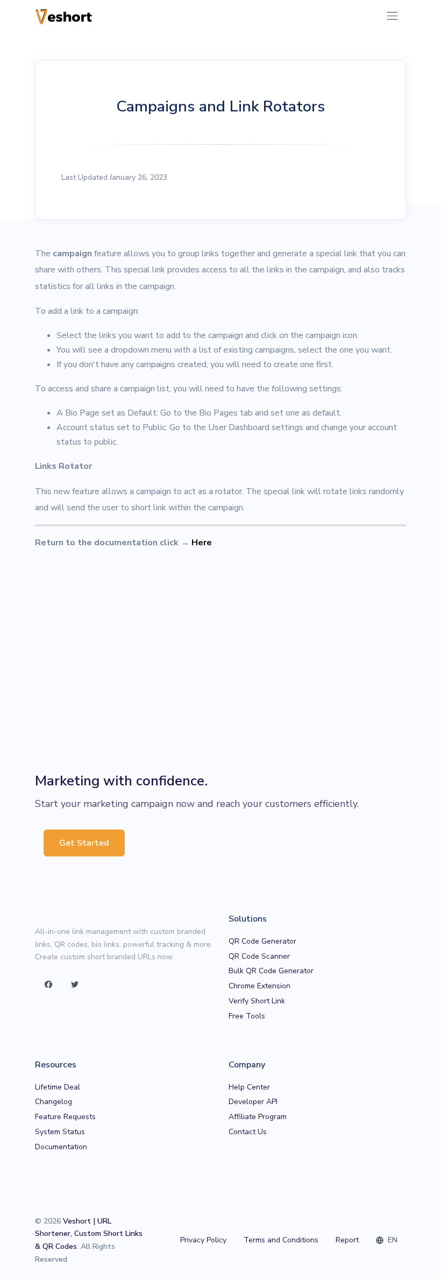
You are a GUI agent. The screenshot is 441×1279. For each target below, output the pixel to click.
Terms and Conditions (281, 1240)
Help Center (249, 1087)
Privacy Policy (203, 1240)
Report (347, 1240)
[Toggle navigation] (392, 15)
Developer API (253, 1102)
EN (391, 1240)
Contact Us (248, 1132)
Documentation (61, 1147)
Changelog (53, 1102)
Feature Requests (65, 1117)
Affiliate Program (258, 1117)
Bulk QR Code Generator (271, 971)
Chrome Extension (259, 986)
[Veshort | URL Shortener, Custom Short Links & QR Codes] (64, 15)
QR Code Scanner (259, 956)
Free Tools (247, 1016)
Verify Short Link (257, 1001)
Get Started (84, 843)
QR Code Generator (262, 941)
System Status (60, 1132)
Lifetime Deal (57, 1087)
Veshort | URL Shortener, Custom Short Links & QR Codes (89, 1234)
